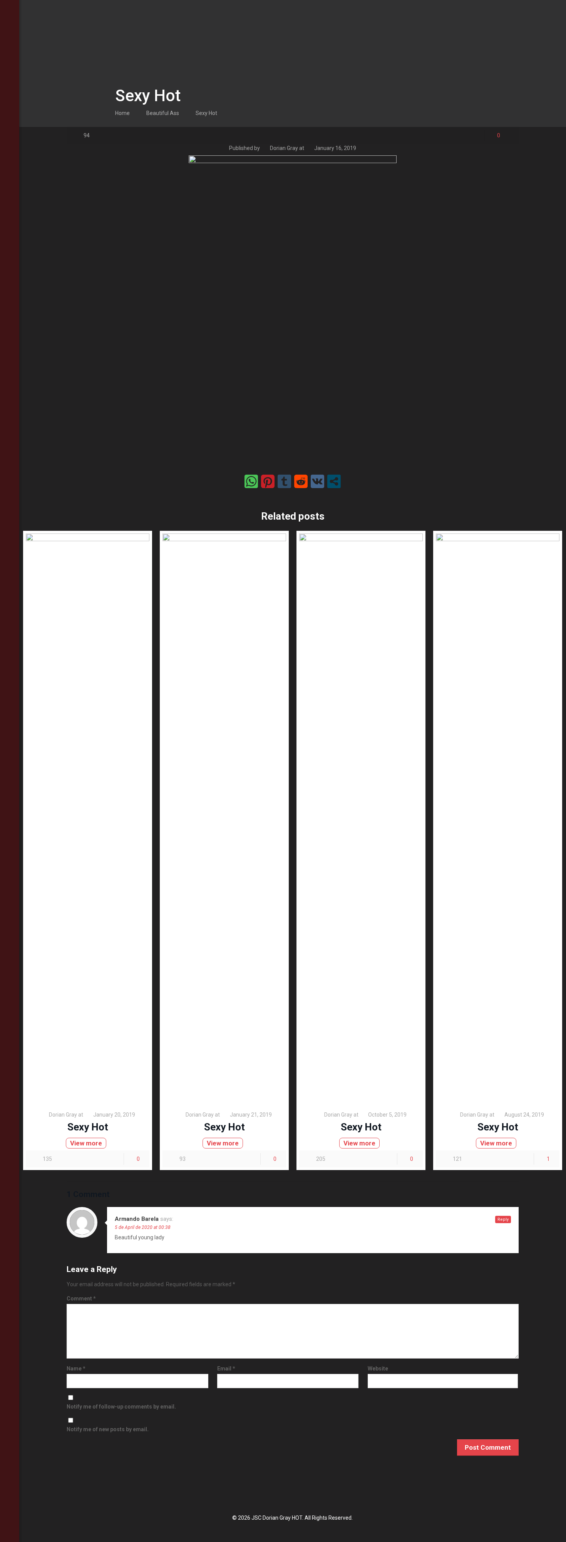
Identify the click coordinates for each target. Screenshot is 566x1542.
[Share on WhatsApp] (251, 481)
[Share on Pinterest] (268, 481)
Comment (81, 1298)
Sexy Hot (206, 113)
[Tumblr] (9, 1532)
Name (76, 1368)
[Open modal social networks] (334, 481)
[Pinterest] (9, 1522)
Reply (503, 1219)
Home (122, 113)
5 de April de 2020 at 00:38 (143, 1227)
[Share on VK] (317, 481)
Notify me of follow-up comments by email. (121, 1407)
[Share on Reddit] (301, 481)
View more (86, 1143)
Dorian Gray (284, 148)
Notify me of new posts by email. (108, 1429)
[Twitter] (9, 1511)
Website (378, 1368)
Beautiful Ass (162, 113)
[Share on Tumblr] (284, 481)
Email (226, 1368)
